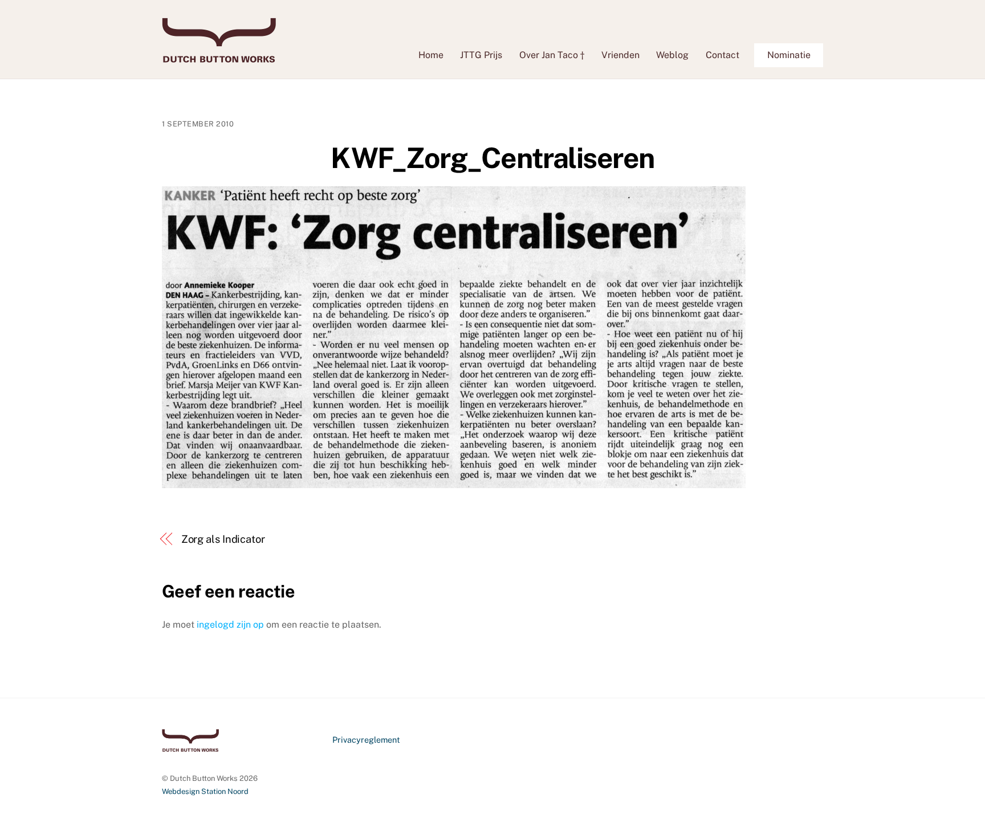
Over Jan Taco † (551, 55)
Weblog (672, 55)
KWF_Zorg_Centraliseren (492, 157)
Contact (722, 55)
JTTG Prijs (481, 55)
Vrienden (620, 55)
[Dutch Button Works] (219, 57)
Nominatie (789, 55)
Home (430, 55)
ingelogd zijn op (230, 624)
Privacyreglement (366, 739)
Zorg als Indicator (223, 539)
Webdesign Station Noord (205, 791)
